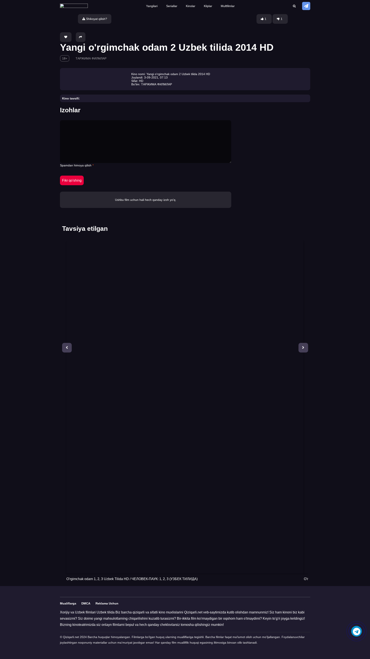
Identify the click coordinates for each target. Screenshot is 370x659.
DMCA (85, 603)
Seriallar (171, 6)
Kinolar (190, 6)
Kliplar (208, 6)
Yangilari (152, 6)
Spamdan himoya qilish (75, 165)
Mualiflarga (68, 603)
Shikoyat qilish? (96, 19)
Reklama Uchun (106, 603)
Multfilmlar (228, 6)
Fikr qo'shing (72, 180)
